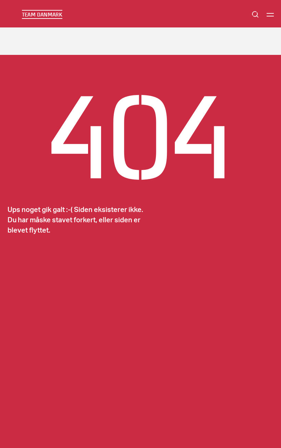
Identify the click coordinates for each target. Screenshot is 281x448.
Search (255, 14)
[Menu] (270, 14)
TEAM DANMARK (42, 14)
